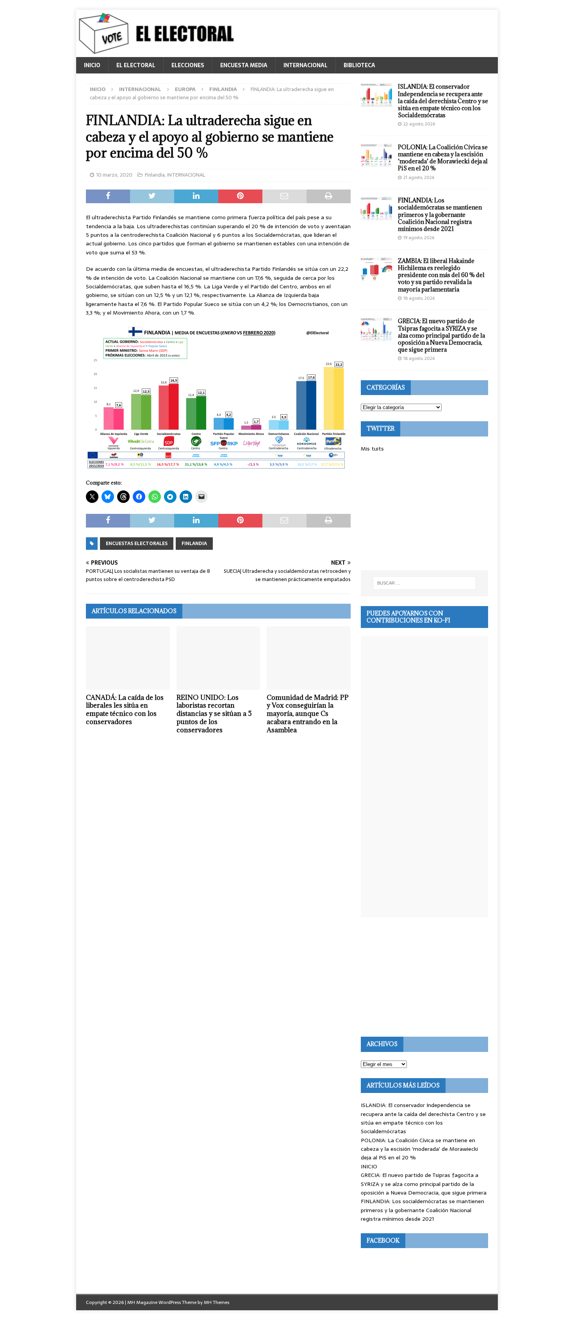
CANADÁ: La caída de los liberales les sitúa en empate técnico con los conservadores (125, 709)
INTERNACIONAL (305, 65)
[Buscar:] (424, 583)
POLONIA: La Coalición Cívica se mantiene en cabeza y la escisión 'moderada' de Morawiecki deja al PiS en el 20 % (419, 1149)
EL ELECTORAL (135, 65)
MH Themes (216, 1302)
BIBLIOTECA (359, 65)
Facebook (383, 1240)
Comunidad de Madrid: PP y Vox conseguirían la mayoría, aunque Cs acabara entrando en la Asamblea (308, 713)
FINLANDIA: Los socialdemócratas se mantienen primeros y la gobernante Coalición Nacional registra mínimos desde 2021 (440, 215)
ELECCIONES (187, 65)
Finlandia (155, 175)
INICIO (92, 65)
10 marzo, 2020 (114, 175)
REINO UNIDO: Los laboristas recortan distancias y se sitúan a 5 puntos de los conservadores (214, 713)
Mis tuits (372, 448)
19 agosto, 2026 (418, 237)
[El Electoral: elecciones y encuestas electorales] (158, 52)
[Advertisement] (424, 511)
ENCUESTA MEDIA (243, 65)
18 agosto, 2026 (419, 298)
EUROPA (185, 89)
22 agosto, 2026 (419, 123)
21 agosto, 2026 (418, 177)
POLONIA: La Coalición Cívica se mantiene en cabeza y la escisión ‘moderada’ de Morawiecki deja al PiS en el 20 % (443, 157)
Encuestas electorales (137, 543)
